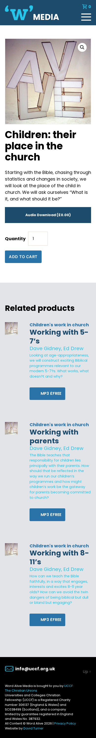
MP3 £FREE (50, 393)
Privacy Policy (65, 723)
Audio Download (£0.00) (48, 214)
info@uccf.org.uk (35, 669)
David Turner (33, 728)
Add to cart (23, 256)
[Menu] (86, 16)
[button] (82, 47)
